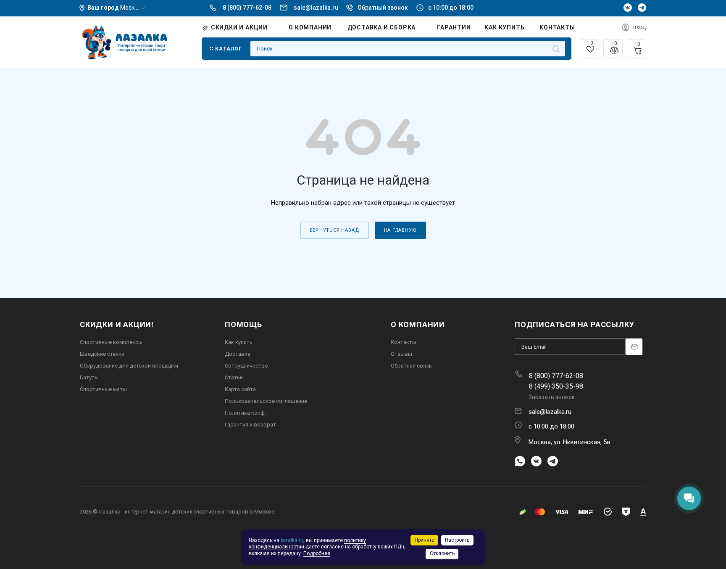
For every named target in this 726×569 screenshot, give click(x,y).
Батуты (89, 377)
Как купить (239, 342)
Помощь (243, 324)
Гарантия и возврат (250, 424)
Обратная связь (411, 366)
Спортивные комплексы (111, 342)
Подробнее (316, 553)
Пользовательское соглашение (266, 401)
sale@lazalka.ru (316, 7)
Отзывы (401, 354)
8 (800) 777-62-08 (247, 7)
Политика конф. (245, 413)
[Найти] (556, 48)
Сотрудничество (246, 366)
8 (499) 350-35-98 (556, 386)
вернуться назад (335, 230)
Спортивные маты (103, 389)
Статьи (234, 377)
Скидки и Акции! (117, 324)
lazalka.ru (292, 540)
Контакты (403, 342)
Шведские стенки (102, 354)
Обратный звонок (383, 7)
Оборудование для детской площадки (129, 366)
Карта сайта (240, 389)
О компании (418, 324)
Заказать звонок (552, 397)
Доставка (237, 354)
